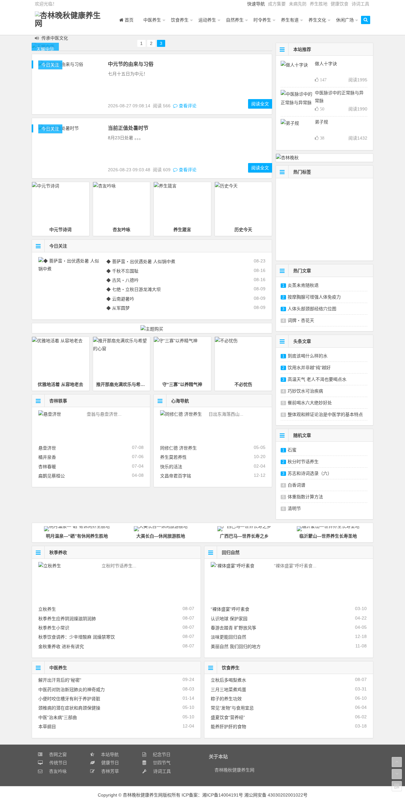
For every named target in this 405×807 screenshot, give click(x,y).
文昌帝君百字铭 (175, 475)
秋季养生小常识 (53, 627)
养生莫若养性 (173, 457)
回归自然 (231, 552)
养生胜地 (318, 3)
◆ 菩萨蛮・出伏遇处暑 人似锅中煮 (140, 261)
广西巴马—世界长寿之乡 (244, 536)
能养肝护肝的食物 (228, 726)
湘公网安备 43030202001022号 (276, 795)
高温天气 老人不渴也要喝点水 (317, 379)
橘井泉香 (47, 457)
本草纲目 (47, 726)
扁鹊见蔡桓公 (51, 475)
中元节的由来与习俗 (130, 64)
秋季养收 (58, 552)
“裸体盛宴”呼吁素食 (230, 609)
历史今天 (243, 229)
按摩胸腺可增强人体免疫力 (314, 296)
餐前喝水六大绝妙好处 (310, 402)
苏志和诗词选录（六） (310, 473)
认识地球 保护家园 (229, 618)
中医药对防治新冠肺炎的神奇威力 (71, 689)
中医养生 (58, 667)
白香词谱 (296, 485)
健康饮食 (339, 3)
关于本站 (218, 756)
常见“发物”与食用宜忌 (232, 707)
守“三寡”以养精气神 (182, 384)
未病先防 (298, 3)
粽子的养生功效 (226, 698)
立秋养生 (47, 609)
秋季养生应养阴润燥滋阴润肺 (67, 618)
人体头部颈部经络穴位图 (312, 308)
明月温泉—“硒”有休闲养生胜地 (77, 536)
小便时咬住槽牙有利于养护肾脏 (69, 698)
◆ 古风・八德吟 (122, 280)
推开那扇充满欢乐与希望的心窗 (127, 384)
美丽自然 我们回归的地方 (236, 646)
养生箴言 (182, 229)
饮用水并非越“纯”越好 (309, 367)
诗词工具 (360, 3)
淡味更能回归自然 (228, 637)
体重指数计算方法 (305, 496)
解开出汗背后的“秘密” (59, 680)
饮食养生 (231, 667)
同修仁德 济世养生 (178, 448)
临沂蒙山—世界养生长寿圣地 (328, 536)
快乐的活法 (171, 466)
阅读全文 (260, 103)
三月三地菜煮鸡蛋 (228, 689)
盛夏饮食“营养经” (228, 717)
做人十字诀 (326, 63)
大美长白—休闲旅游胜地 (160, 536)
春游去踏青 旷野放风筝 (233, 627)
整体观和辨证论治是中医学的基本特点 (325, 414)
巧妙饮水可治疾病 (305, 391)
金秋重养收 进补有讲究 (61, 646)
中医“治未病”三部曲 (57, 717)
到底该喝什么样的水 (307, 355)
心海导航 (180, 400)
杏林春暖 (47, 466)
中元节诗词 (60, 229)
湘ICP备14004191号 (223, 795)
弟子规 (321, 121)
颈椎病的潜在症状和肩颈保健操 (69, 707)
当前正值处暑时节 (128, 128)
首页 (128, 19)
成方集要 (277, 3)
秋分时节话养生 (303, 461)
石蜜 (292, 449)
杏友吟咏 (121, 229)
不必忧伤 (243, 384)
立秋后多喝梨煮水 (228, 680)
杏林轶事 (58, 400)
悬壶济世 (47, 448)
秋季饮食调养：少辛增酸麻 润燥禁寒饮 (76, 637)
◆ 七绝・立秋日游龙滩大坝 (133, 289)
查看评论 (187, 105)
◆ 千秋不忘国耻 (122, 271)
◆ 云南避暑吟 (120, 298)
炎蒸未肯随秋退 (303, 285)
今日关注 (50, 64)
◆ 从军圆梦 (118, 308)
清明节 (294, 508)
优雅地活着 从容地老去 (60, 384)
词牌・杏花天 (301, 320)
